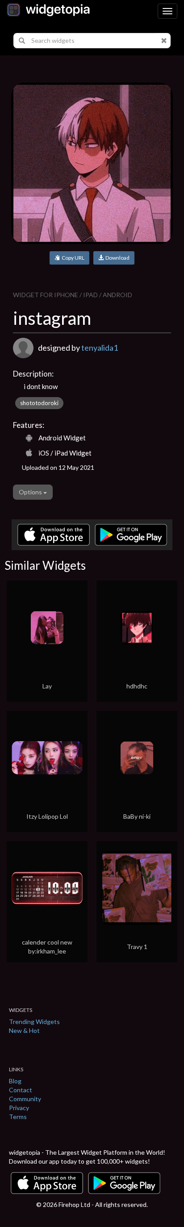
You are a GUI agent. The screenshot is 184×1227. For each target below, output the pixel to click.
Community (25, 1099)
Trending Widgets (34, 1021)
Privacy (19, 1107)
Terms (18, 1116)
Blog (15, 1081)
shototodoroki (39, 402)
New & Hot (24, 1030)
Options (31, 492)
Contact (20, 1090)
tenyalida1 (99, 347)
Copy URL (72, 257)
